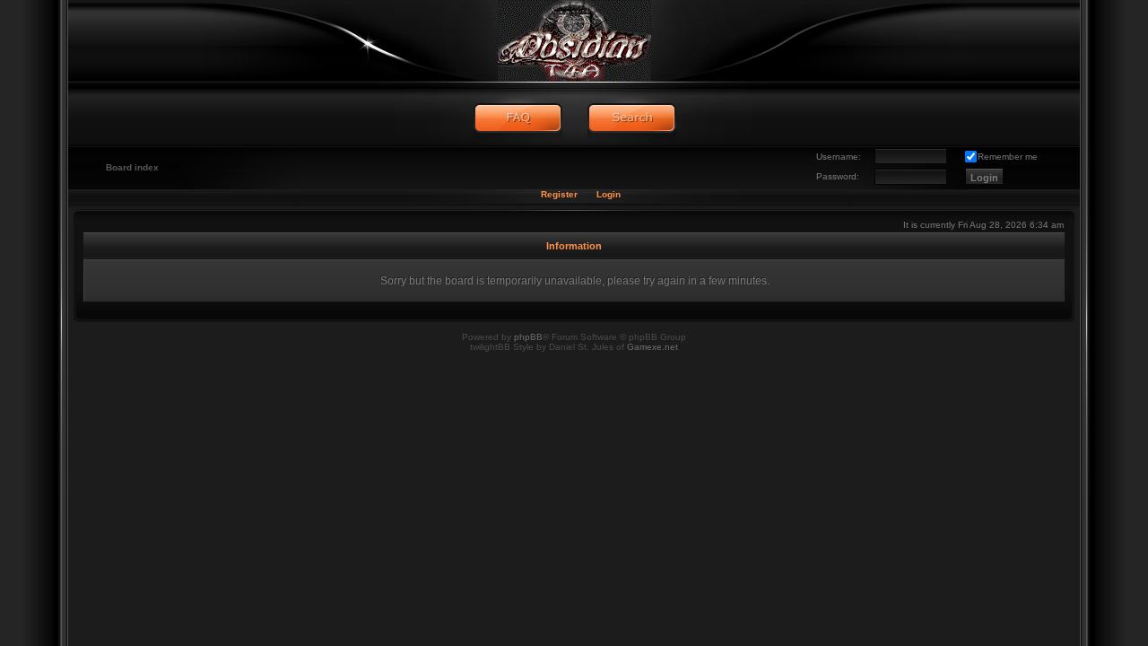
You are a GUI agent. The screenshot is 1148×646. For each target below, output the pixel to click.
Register (559, 194)
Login (608, 194)
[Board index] (574, 40)
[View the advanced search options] (632, 118)
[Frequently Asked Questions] (518, 118)
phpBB (528, 337)
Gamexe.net (652, 347)
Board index (132, 167)
